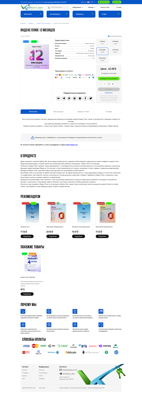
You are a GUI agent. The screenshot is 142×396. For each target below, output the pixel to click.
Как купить (109, 93)
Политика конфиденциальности (96, 388)
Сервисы (79, 14)
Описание (33, 111)
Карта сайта (42, 388)
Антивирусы (55, 14)
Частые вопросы (43, 373)
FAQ (115, 99)
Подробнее (27, 236)
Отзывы (118, 7)
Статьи (41, 375)
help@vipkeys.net (72, 145)
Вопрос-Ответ (84, 111)
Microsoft (28, 14)
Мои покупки (105, 2)
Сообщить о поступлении (108, 78)
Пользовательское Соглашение (78, 388)
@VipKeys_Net (69, 374)
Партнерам (42, 378)
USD (91, 2)
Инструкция (58, 111)
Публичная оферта (64, 388)
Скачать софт (104, 7)
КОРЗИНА (117, 2)
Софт (104, 14)
